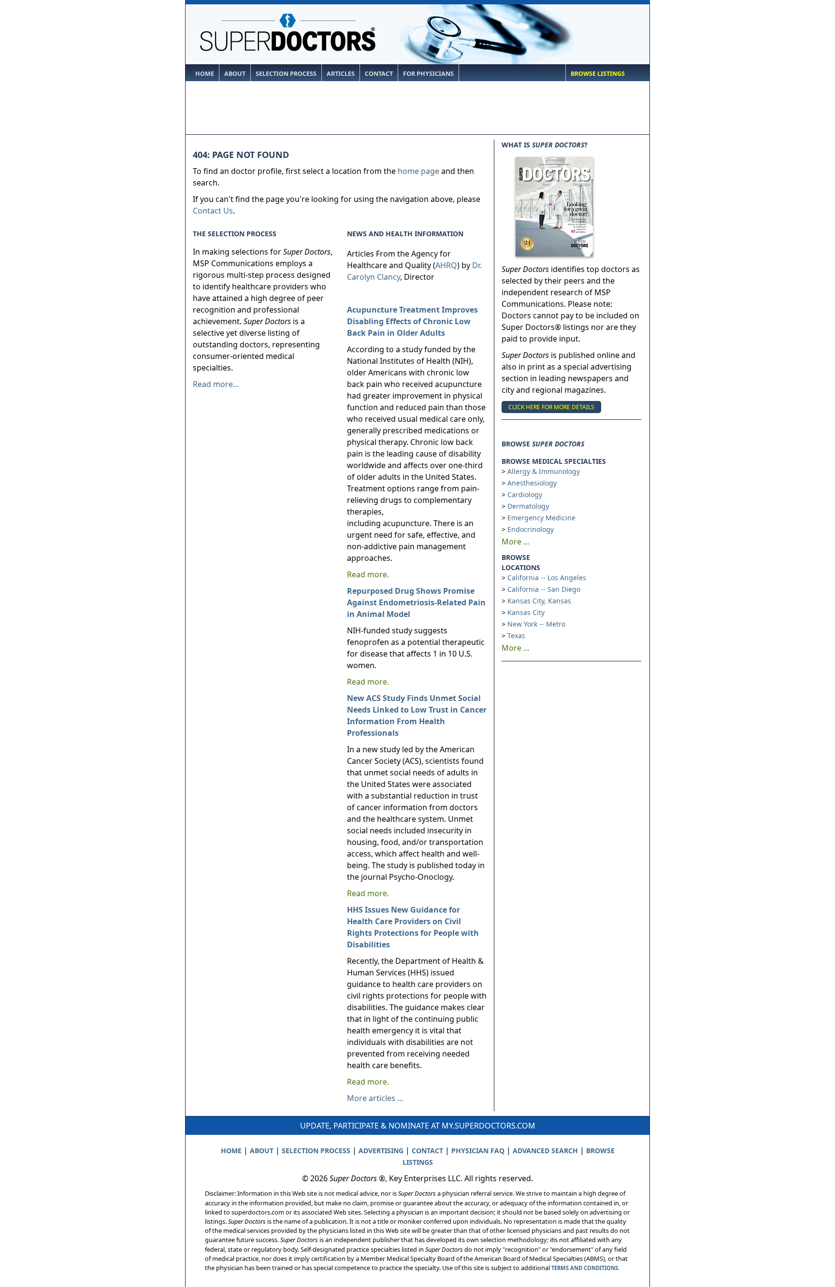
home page (418, 171)
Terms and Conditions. (585, 1268)
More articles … (375, 1098)
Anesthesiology (532, 482)
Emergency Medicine (541, 517)
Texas (516, 635)
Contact (379, 74)
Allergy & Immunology (543, 471)
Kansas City (526, 612)
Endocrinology (530, 529)
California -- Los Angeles (546, 577)
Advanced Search (545, 1150)
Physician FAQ (477, 1150)
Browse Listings (598, 74)
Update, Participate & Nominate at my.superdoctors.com (417, 1125)
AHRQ (446, 265)
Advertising (381, 1150)
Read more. (368, 574)
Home (204, 74)
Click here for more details (551, 407)
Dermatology (528, 506)
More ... (515, 541)
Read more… (216, 384)
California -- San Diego (543, 589)
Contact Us (213, 210)
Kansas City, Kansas (539, 600)
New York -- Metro (536, 624)
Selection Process (286, 74)
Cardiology (524, 494)
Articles (341, 74)
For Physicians (428, 74)
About (234, 74)
